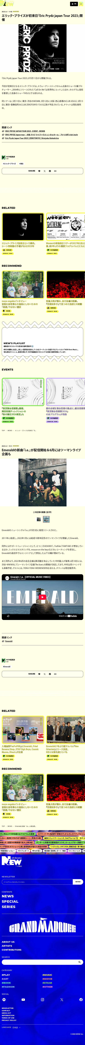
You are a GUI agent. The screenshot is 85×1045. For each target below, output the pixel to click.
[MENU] (81, 4)
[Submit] (80, 962)
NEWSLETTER (8, 877)
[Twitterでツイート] (44, 171)
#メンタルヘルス (69, 850)
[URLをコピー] (55, 171)
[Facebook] (81, 1000)
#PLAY (6, 975)
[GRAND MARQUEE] (42, 925)
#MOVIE (47, 979)
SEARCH (6, 957)
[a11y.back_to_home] (7, 3)
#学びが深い (30, 850)
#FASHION (8, 987)
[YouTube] (23, 1000)
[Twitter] (62, 1000)
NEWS (10, 430)
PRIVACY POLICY (9, 1020)
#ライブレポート (17, 850)
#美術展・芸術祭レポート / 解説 (49, 850)
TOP (3, 430)
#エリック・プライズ (9, 163)
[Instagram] (42, 1000)
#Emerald (6, 666)
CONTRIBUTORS (11, 950)
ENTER (77, 882)
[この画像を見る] (38, 519)
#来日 (21, 163)
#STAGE (47, 983)
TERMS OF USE (8, 1018)
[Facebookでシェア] (50, 171)
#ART (5, 979)
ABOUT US (8, 942)
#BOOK (6, 983)
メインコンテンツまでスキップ (14, 3)
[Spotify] (4, 1000)
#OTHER (47, 987)
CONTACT (6, 1011)
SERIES (8, 907)
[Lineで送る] (39, 171)
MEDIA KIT (6, 1013)
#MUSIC (47, 975)
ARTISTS (7, 946)
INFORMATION (8, 1015)
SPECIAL (10, 902)
